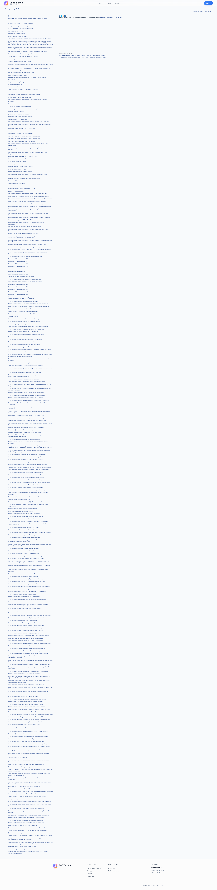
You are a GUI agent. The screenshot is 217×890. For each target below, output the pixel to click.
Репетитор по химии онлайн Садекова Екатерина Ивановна (23, 594)
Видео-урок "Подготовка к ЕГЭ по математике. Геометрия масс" (24, 136)
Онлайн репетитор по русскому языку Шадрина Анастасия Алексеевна (26, 347)
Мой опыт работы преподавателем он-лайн (19, 499)
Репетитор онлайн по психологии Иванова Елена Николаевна (24, 724)
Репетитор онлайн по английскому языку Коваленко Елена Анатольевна (26, 645)
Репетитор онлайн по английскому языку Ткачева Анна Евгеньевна (25, 363)
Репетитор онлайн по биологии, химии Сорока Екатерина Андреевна (25, 459)
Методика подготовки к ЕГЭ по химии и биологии (20, 23)
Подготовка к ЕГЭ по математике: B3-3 (18, 284)
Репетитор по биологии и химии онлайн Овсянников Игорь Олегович (25, 630)
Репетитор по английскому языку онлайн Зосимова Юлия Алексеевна (26, 329)
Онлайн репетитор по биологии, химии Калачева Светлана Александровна (27, 796)
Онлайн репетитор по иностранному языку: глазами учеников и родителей (27, 201)
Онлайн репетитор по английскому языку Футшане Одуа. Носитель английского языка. (30, 623)
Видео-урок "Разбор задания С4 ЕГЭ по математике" (21, 141)
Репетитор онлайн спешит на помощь (17, 161)
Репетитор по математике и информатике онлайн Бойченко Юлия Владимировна (29, 664)
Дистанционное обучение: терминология (18, 16)
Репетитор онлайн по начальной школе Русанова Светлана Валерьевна (26, 479)
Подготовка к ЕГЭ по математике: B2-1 (18, 274)
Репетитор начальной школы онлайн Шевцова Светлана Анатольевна (26, 558)
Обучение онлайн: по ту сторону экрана (18, 757)
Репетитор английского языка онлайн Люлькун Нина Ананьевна (24, 372)
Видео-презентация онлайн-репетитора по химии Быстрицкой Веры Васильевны (28, 121)
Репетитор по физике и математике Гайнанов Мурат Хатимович (24, 513)
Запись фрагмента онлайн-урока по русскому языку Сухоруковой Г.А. (26, 717)
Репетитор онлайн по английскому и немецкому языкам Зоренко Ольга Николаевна (29, 615)
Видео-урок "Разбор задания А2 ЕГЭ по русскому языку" (22, 156)
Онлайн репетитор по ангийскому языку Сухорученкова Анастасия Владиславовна (29, 766)
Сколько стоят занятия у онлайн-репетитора (19, 106)
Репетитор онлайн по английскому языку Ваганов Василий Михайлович (26, 722)
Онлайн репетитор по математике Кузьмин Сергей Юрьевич (23, 314)
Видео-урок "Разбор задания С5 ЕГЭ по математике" (21, 131)
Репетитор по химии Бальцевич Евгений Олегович (21, 789)
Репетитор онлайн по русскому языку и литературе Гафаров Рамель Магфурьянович (30, 827)
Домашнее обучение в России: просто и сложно (20, 166)
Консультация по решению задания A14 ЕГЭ (19, 97)
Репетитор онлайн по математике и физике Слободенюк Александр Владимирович (29, 801)
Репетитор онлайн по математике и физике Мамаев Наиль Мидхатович (26, 395)
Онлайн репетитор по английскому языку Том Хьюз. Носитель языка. (26, 640)
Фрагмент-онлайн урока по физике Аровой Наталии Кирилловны (24, 432)
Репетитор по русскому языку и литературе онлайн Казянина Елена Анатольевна (29, 719)
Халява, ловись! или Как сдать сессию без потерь (21, 276)
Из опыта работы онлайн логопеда (17, 169)
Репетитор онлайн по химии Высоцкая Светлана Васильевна (23, 518)
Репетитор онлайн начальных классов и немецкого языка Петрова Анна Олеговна (29, 746)
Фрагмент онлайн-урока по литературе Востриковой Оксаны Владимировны (27, 420)
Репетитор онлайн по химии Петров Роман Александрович (23, 308)
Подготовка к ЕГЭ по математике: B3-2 (18, 258)
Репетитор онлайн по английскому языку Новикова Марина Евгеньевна (26, 573)
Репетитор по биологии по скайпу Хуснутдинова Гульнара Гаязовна (25, 704)
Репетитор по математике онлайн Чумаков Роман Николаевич (24, 344)
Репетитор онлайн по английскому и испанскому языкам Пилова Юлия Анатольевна (29, 249)
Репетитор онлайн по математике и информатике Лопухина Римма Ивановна (27, 731)
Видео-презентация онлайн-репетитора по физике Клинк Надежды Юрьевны (27, 193)
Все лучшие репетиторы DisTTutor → (202, 11)
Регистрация (112, 868)
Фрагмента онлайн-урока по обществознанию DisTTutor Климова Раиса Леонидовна (29, 467)
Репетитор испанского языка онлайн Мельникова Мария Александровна (26, 628)
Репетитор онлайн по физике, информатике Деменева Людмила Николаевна (27, 599)
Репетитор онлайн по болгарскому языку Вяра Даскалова (23, 696)
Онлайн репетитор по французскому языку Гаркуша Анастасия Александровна (28, 469)
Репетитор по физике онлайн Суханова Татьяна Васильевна (23, 733)
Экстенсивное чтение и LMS (15, 84)
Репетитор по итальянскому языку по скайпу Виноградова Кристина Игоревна (28, 617)
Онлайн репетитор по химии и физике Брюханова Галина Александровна (27, 601)
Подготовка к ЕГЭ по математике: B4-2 (18, 294)
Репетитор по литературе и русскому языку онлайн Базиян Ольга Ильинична (28, 653)
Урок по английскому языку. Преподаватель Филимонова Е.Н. (24, 833)
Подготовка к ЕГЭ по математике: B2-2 (18, 271)
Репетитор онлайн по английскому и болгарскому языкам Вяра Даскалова (27, 694)
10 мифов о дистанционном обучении (17, 21)
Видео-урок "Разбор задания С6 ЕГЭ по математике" (21, 128)
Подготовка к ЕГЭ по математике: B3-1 (18, 264)
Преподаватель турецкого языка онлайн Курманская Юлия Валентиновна (27, 799)
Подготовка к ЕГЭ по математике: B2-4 (18, 266)
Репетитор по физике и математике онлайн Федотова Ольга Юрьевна (26, 822)
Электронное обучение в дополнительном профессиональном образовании (27, 51)
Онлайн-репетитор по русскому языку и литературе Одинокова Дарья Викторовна (29, 709)
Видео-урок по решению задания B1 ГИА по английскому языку (24, 226)
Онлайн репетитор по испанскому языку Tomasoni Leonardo (23, 551)
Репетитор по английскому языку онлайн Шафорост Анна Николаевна (26, 808)
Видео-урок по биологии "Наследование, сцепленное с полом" (24, 94)
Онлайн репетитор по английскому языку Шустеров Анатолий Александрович (28, 326)
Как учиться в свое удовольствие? (17, 159)
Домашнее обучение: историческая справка (19, 114)
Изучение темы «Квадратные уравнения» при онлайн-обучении (24, 178)
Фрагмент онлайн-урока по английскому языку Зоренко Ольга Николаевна (27, 739)
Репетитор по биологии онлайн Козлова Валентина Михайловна (24, 608)
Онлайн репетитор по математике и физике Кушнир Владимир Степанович (27, 474)
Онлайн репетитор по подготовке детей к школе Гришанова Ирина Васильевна (28, 247)
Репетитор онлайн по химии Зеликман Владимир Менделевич (24, 633)
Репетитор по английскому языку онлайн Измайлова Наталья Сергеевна (26, 706)
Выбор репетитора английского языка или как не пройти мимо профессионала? (28, 196)
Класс (100, 3)
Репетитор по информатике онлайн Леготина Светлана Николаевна (25, 487)
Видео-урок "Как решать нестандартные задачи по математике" (24, 138)
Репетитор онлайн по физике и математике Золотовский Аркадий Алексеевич (28, 691)
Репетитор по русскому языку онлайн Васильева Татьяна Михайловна (26, 625)
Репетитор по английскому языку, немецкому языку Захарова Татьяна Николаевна (29, 482)
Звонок (116, 3)
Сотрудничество (92, 871)
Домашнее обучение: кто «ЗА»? (16, 111)
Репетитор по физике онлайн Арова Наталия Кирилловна (22, 430)
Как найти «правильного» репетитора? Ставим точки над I (23, 109)
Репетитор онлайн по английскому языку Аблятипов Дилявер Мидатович (26, 581)
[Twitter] (61, 16)
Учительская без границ (14, 186)
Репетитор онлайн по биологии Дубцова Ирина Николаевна (23, 576)
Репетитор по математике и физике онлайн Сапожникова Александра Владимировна (30, 744)
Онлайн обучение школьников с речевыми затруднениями (23, 89)
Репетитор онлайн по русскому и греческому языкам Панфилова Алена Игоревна (29, 586)
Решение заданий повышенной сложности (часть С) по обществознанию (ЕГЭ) (28, 830)
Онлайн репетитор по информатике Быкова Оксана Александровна (25, 638)
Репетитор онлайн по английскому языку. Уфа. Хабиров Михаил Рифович (27, 501)
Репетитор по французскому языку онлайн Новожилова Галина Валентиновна (28, 671)
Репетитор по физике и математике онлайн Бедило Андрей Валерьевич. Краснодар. (29, 532)
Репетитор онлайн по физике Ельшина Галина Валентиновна (23, 553)
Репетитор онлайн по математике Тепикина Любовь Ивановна (24, 673)
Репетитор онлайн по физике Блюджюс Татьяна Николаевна (23, 548)
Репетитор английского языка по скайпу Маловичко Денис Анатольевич (26, 496)
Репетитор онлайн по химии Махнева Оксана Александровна (23, 301)
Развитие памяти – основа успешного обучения (20, 116)
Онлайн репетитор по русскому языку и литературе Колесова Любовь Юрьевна (28, 306)
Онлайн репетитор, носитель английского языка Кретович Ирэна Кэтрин (26, 381)
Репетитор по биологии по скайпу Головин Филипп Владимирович (25, 339)
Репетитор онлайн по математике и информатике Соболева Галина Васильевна (28, 400)
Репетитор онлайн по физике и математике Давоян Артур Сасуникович (26, 397)
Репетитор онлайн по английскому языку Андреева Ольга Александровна (27, 579)
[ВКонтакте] (59, 16)
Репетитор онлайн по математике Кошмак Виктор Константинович (25, 352)
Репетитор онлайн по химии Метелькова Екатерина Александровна (25, 336)
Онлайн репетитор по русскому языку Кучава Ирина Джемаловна (25, 281)
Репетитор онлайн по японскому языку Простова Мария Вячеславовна (26, 485)
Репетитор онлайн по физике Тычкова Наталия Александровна (24, 321)
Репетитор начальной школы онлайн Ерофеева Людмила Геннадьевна (26, 701)
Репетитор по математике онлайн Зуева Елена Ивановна (22, 620)
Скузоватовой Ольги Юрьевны (111, 17)
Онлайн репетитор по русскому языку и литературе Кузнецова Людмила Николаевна (30, 835)
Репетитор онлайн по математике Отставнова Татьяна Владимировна (26, 334)
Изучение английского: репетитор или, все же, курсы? (22, 846)
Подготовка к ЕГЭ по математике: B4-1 (18, 292)
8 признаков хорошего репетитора (16, 183)
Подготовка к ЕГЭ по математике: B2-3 (18, 269)
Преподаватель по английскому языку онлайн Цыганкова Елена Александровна (28, 815)
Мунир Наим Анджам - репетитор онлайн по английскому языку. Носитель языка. (29, 849)
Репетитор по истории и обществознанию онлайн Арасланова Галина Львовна (28, 736)
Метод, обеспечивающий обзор (16, 82)
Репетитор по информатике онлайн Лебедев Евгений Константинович (26, 794)
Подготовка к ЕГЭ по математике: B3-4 (18, 286)
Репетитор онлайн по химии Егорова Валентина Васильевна (23, 379)
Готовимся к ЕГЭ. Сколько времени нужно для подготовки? (23, 233)
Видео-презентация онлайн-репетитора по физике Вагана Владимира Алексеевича (29, 206)
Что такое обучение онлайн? (15, 164)
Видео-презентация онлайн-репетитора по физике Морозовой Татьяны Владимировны (30, 198)
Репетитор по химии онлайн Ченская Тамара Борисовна (22, 508)
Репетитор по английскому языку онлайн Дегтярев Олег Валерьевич (25, 820)
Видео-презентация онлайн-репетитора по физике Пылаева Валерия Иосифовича (29, 217)
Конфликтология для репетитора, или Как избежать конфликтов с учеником (27, 203)
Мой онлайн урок (12, 59)
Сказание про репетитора (14, 104)
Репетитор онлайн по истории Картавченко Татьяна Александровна (25, 650)
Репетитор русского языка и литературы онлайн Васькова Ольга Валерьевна (28, 303)
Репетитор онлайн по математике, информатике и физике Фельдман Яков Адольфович (30, 589)
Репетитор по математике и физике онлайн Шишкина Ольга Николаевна (26, 648)
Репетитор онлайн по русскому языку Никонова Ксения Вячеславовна (26, 392)
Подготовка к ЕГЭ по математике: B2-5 (18, 261)
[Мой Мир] (65, 16)
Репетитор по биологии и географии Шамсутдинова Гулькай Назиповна (26, 817)
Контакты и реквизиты (94, 868)
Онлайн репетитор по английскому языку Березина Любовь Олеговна (26, 684)
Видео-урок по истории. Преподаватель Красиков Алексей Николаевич (26, 415)
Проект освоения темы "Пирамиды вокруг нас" (20, 54)
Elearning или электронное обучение (17, 36)
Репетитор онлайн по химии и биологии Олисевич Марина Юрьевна (25, 472)
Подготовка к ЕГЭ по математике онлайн (18, 181)
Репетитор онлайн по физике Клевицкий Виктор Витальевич (23, 527)
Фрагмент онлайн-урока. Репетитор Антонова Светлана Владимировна (26, 427)
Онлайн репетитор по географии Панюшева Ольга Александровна (25, 319)
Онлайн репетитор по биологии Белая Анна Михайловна (22, 825)
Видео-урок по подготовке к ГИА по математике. (20, 133)
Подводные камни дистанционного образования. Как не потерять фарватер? (27, 18)
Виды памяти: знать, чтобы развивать (17, 119)
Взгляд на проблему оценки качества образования (21, 28)
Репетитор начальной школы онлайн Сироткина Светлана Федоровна (26, 741)
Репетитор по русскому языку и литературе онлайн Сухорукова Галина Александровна (30, 714)
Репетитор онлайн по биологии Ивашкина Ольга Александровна (24, 279)
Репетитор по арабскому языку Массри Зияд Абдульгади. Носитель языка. (27, 454)
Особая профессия (13, 316)
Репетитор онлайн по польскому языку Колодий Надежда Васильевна (26, 477)
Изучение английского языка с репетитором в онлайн (21, 188)
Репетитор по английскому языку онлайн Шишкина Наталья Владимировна (27, 556)
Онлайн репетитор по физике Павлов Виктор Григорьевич (23, 311)
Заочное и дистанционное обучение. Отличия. (20, 61)
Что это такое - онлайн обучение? (16, 33)
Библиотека (91, 876)
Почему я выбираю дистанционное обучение (19, 26)
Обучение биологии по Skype (15, 31)
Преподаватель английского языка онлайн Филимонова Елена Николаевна (27, 244)
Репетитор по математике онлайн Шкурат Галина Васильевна (24, 596)
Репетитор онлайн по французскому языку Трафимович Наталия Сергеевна (27, 464)
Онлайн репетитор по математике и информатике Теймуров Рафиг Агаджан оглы (29, 490)
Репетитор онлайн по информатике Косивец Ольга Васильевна (24, 537)
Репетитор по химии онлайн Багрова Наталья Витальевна (23, 331)
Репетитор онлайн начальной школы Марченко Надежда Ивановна (25, 256)
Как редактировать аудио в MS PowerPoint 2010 (20, 220)
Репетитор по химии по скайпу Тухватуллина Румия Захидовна (24, 711)
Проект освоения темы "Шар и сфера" (17, 75)
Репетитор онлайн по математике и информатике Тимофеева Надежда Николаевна (29, 349)
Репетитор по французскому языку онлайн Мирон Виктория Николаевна (26, 324)
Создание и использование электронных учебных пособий (23, 56)
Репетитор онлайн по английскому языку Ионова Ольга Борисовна (25, 462)
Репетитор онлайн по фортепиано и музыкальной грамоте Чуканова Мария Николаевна (30, 791)
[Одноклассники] (63, 16)
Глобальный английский (14, 87)
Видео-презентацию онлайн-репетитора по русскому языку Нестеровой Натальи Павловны (81, 55)
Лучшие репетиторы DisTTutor (13, 9)
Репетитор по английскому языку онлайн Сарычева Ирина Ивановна (25, 516)
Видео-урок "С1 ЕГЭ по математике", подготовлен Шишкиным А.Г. (25, 786)
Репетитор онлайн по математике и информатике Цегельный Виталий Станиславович (30, 643)
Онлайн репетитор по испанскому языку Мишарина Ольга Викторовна (26, 764)
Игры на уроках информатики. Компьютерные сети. (21, 72)
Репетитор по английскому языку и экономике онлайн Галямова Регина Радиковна (29, 635)
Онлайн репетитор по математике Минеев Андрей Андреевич (24, 341)
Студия (108, 3)
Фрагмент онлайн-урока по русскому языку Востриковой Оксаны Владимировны (28, 418)
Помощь (89, 873)
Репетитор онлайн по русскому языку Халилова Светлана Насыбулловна (27, 699)
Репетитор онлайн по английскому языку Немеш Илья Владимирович (26, 584)
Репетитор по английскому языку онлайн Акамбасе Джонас (23, 535)
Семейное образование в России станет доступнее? (21, 511)
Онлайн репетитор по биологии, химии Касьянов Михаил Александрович (26, 529)
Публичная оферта (114, 871)
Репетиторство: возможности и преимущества (20, 171)
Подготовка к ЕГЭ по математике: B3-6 (18, 289)
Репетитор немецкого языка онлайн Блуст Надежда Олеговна (24, 439)
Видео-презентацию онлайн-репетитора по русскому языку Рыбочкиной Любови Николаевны (82, 57)
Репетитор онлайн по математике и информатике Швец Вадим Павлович (26, 457)
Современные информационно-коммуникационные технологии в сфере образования (29, 38)
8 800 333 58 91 (156, 868)
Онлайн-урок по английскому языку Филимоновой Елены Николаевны (26, 365)
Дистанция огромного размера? (16, 191)
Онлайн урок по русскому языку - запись (18, 92)
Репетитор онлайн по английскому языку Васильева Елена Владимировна (27, 591)
